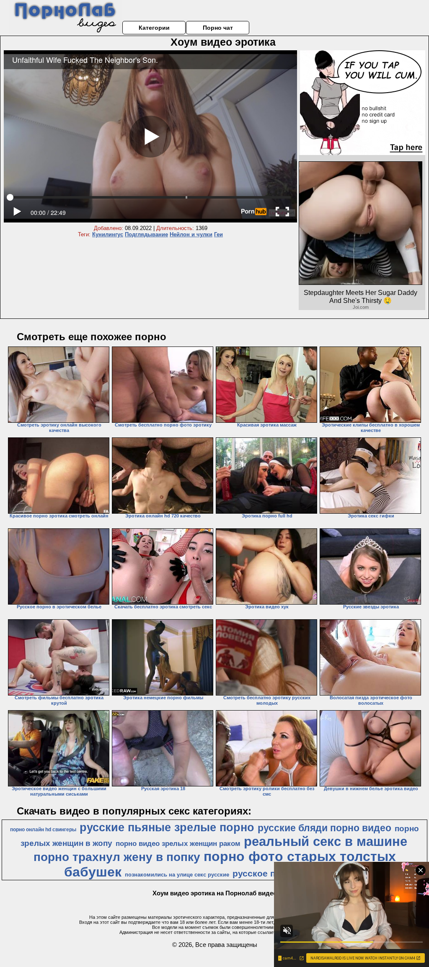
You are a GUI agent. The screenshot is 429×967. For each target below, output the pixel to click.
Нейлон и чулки (191, 234)
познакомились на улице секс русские (177, 874)
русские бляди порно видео (324, 827)
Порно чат (218, 27)
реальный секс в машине (325, 841)
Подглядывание (146, 234)
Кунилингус (107, 234)
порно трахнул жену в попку (117, 857)
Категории (154, 27)
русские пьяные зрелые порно (167, 827)
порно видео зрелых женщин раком (178, 843)
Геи (218, 234)
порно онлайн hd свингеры (43, 830)
